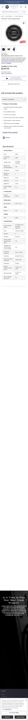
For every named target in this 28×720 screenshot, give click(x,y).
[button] (2, 7)
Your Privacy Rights (14, 712)
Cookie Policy (8, 709)
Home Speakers (9, 16)
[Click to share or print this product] (23, 23)
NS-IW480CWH (8, 73)
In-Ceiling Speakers (18, 16)
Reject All (7, 717)
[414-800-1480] (25, 7)
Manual (8, 137)
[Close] (26, 700)
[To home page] (11, 7)
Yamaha (9, 72)
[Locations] (21, 7)
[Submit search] (24, 11)
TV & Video (4, 696)
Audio (2, 16)
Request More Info (15, 84)
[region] (14, 709)
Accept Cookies (20, 717)
